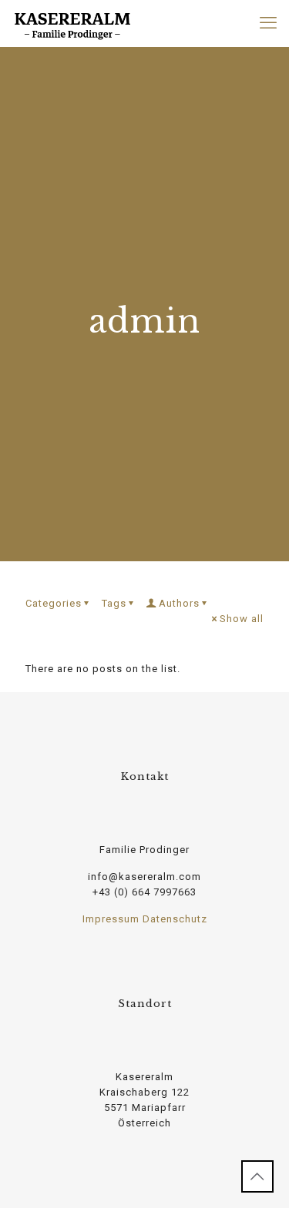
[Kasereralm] (72, 23)
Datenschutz (175, 919)
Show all (242, 618)
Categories (53, 603)
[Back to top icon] (257, 1176)
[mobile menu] (268, 23)
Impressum (110, 919)
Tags (114, 603)
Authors (179, 603)
